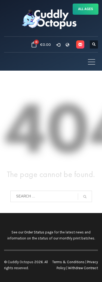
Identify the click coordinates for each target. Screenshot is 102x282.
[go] (85, 196)
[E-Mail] (80, 44)
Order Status (34, 232)
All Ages (85, 9)
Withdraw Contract (83, 268)
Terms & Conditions (68, 262)
